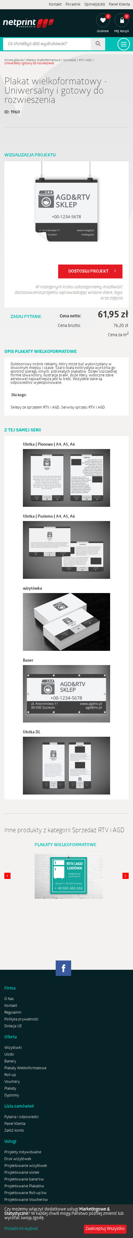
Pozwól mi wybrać (21, 1229)
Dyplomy (11, 1095)
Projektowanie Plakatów (24, 1186)
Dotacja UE (13, 1026)
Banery (10, 1061)
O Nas (9, 999)
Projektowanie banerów (24, 1179)
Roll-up (10, 1075)
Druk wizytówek (17, 1159)
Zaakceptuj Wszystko (105, 1229)
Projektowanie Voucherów (26, 1200)
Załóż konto (14, 1131)
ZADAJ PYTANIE (26, 317)
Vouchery (12, 1082)
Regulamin (12, 1013)
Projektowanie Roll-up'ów (25, 1193)
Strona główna (14, 60)
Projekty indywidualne (22, 1152)
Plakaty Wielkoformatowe (43, 60)
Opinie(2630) (94, 4)
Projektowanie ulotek (21, 1173)
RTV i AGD (85, 60)
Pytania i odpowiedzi (21, 1117)
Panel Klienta (119, 4)
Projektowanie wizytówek (25, 1166)
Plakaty (10, 1089)
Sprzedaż (69, 60)
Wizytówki (13, 1048)
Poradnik (73, 4)
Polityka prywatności (21, 1019)
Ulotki (9, 1055)
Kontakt (55, 4)
